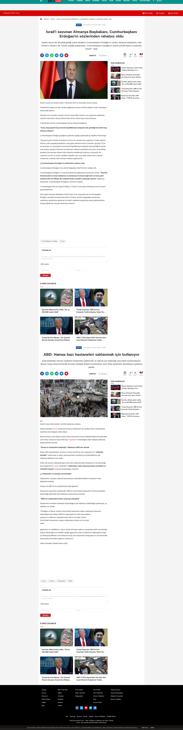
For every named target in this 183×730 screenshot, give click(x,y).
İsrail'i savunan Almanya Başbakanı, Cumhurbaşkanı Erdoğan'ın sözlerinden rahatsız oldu (84, 19)
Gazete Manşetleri (117, 693)
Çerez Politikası (100, 716)
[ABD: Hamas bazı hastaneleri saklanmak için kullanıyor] (74, 398)
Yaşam (60, 705)
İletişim (91, 716)
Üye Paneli (174, 13)
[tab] (46, 250)
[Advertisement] (29, 38)
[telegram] (57, 55)
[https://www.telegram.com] (95, 707)
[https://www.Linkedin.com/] (90, 707)
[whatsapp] (52, 55)
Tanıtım (79, 716)
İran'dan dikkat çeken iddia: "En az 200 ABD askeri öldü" (56, 311)
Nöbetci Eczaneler (117, 696)
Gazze (55, 429)
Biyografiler (79, 696)
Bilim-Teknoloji (62, 690)
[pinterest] (66, 55)
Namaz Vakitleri (116, 699)
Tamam (152, 727)
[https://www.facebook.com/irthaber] (77, 707)
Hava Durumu (115, 690)
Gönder (45, 275)
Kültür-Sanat (46, 699)
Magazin (61, 699)
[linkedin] (61, 55)
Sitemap (72, 716)
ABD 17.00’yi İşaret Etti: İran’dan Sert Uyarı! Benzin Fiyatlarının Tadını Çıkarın (91, 339)
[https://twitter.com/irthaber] (81, 707)
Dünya (53, 19)
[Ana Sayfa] (41, 19)
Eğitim (60, 693)
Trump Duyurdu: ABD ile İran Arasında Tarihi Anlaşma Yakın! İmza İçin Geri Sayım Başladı (90, 311)
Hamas (56, 466)
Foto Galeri (79, 690)
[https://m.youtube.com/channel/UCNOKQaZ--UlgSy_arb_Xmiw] (86, 707)
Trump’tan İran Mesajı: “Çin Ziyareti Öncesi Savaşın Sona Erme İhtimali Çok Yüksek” (56, 339)
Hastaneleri (73, 440)
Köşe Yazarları (80, 693)
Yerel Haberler (98, 693)
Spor (43, 705)
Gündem (61, 696)
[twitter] (47, 55)
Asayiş (44, 690)
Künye (85, 716)
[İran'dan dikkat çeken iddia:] (56, 297)
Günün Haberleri (98, 696)
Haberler (46, 19)
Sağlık (44, 702)
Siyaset (60, 702)
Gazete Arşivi (97, 702)
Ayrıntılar (144, 727)
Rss (67, 716)
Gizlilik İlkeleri (111, 716)
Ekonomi (45, 696)
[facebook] (42, 55)
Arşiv (94, 699)
